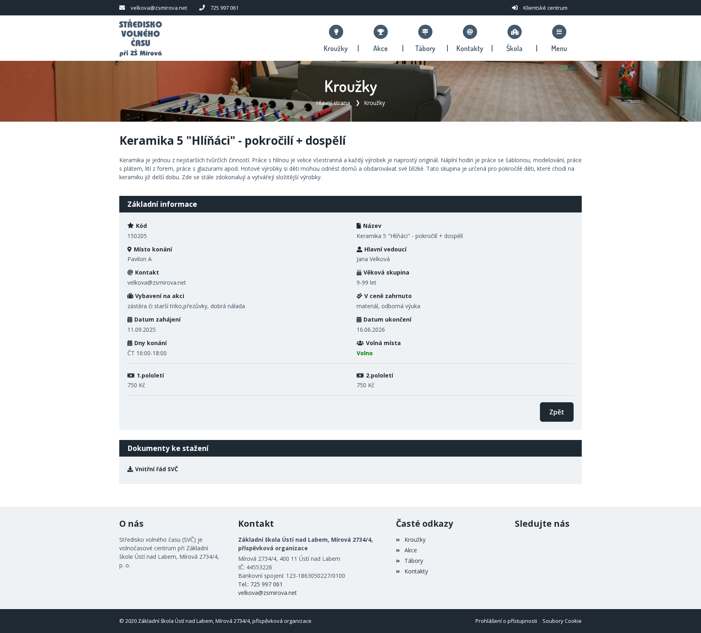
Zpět (556, 412)
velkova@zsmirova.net (159, 7)
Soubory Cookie (562, 620)
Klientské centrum (545, 7)
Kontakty (416, 571)
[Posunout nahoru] (683, 615)
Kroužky (374, 103)
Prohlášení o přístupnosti (506, 620)
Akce (410, 550)
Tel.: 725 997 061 (260, 584)
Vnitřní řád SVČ (156, 469)
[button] (559, 38)
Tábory (413, 560)
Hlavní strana (333, 103)
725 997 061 (225, 7)
